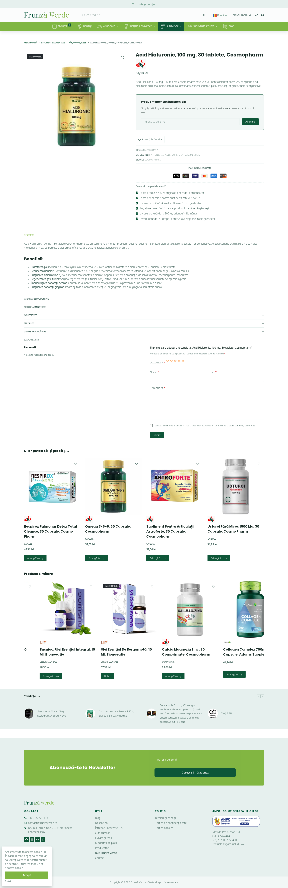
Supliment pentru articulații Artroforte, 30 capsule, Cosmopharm (170, 531)
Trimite (157, 435)
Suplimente (172, 26)
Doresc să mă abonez (195, 772)
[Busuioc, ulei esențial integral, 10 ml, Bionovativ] (52, 609)
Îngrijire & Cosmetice (141, 26)
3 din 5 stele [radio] (175, 363)
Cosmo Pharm (153, 159)
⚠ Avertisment (31, 339)
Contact (31, 811)
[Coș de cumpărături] (262, 14)
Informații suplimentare (36, 298)
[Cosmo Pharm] (141, 64)
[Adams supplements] (211, 642)
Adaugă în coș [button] (35, 558)
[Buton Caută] (204, 15)
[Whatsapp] (43, 839)
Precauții (29, 323)
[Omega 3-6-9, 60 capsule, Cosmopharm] (113, 486)
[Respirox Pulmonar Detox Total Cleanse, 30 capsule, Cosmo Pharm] (52, 486)
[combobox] (140, 15)
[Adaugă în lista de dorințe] (75, 463)
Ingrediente (30, 315)
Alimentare (109, 26)
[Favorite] (256, 14)
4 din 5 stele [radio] (179, 363)
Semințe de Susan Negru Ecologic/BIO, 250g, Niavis (51, 713)
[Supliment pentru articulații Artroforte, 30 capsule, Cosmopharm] (174, 486)
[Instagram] (32, 839)
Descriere (29, 235)
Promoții (64, 26)
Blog (231, 26)
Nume (154, 372)
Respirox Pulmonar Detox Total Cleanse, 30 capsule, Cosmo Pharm (50, 531)
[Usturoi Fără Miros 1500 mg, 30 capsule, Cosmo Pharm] (236, 486)
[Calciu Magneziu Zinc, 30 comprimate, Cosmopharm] (175, 609)
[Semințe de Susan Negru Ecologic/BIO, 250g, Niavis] (29, 714)
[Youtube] (37, 839)
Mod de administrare (35, 307)
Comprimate (153, 661)
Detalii (92, 676)
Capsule (28, 543)
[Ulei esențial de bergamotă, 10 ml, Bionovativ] (114, 609)
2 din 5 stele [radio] (171, 363)
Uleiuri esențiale (33, 661)
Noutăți (87, 26)
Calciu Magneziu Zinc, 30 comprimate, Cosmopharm (171, 652)
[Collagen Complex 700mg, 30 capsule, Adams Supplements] (236, 609)
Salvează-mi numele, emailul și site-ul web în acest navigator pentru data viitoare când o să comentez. (205, 425)
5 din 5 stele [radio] (183, 363)
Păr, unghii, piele (160, 154)
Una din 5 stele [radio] (168, 363)
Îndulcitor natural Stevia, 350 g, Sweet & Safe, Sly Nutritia (116, 713)
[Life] (28, 642)
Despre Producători (35, 331)
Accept (27, 875)
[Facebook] (26, 839)
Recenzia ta (157, 387)
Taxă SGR (226, 713)
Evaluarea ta (157, 362)
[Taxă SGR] (213, 714)
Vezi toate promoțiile (144, 4)
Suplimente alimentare (186, 154)
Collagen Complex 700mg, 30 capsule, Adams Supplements (234, 652)
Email (213, 372)
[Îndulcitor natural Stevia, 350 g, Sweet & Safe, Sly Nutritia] (90, 714)
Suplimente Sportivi (203, 26)
